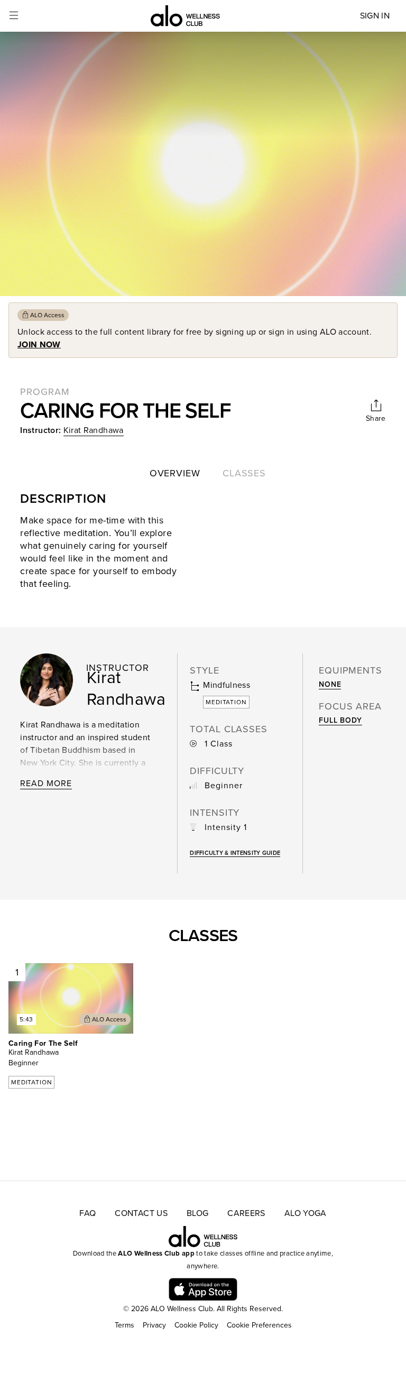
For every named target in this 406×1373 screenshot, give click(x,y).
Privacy (154, 1325)
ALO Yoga (305, 1213)
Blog (197, 1213)
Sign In (375, 16)
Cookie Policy (196, 1325)
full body (340, 720)
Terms (124, 1325)
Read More (46, 783)
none (330, 684)
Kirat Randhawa (93, 430)
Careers (246, 1213)
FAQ (87, 1213)
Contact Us (141, 1213)
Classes (244, 473)
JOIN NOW (39, 344)
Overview (175, 473)
